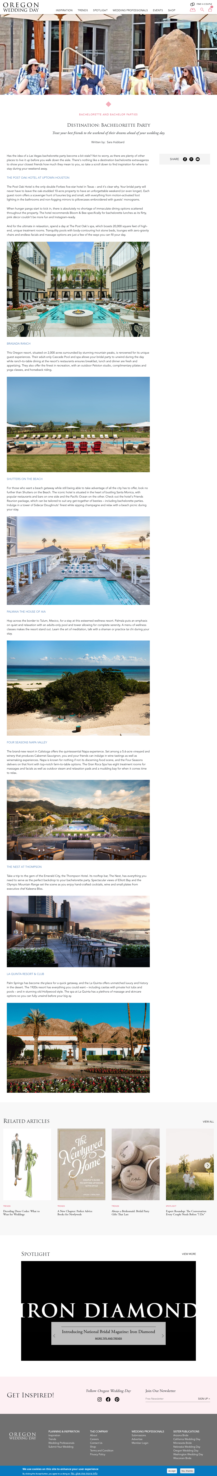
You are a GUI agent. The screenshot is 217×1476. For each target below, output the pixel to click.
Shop (171, 10)
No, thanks (187, 1470)
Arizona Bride (180, 1435)
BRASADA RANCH (19, 343)
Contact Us (96, 1443)
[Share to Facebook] (185, 159)
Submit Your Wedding (60, 1447)
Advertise (137, 1439)
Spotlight (100, 10)
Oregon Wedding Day (185, 1451)
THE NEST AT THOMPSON (24, 867)
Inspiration (64, 10)
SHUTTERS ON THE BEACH (25, 479)
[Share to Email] (198, 159)
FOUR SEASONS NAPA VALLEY (27, 742)
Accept (172, 1470)
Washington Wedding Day (188, 1454)
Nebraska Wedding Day (186, 1447)
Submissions (139, 1435)
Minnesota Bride (182, 1443)
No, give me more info (84, 1473)
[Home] (22, 7)
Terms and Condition (101, 1451)
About (93, 1435)
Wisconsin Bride (182, 1458)
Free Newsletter (154, 1399)
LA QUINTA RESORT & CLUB (25, 974)
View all (208, 1121)
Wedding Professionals (130, 10)
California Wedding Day (186, 1439)
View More (189, 1254)
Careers (94, 1439)
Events (158, 10)
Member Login (140, 1443)
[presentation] (9, 1165)
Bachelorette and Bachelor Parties (108, 115)
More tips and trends (108, 1338)
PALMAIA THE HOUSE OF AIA (26, 611)
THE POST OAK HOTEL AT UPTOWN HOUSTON (38, 177)
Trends (83, 10)
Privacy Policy (97, 1454)
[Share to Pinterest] (191, 159)
